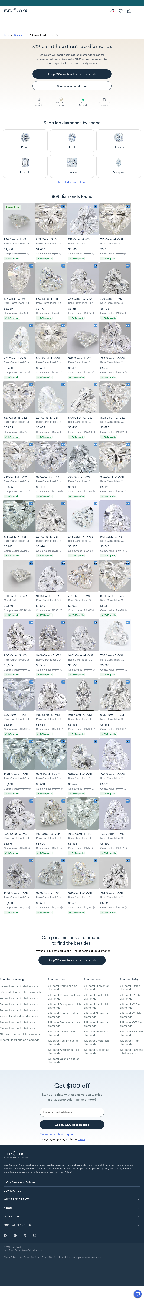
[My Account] (121, 11)
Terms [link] (81, 1139)
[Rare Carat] (14, 10)
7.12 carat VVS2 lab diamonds (131, 1024)
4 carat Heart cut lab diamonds (19, 998)
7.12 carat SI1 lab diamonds (130, 996)
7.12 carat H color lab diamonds (96, 1024)
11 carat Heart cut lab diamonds (19, 1040)
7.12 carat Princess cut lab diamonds (64, 996)
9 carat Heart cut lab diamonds (19, 1028)
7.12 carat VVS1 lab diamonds (131, 1033)
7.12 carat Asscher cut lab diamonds (63, 1051)
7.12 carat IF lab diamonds (129, 1042)
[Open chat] (138, 1294)
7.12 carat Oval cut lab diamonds (61, 1033)
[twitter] (25, 1235)
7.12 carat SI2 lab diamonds (130, 987)
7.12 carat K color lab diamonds (96, 1051)
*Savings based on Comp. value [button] (86, 1257)
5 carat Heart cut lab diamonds (19, 1004)
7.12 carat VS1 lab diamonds (130, 1014)
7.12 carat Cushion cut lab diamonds (63, 1060)
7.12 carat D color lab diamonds (96, 987)
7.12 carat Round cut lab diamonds (62, 987)
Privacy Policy (10, 1257)
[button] (72, 1191)
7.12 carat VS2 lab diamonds (130, 1005)
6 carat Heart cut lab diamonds (19, 1010)
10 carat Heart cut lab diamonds (20, 1034)
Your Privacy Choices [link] (29, 1257)
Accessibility (64, 1257)
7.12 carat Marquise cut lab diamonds (64, 1005)
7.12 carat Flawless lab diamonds (131, 1051)
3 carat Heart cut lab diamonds (19, 986)
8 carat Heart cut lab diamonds (19, 1022)
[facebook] (5, 1235)
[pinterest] (15, 1235)
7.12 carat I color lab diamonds (96, 1033)
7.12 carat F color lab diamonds (96, 1005)
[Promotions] (112, 11)
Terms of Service (49, 1257)
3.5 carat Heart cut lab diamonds (20, 992)
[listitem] (72, 1182)
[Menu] (137, 11)
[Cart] (129, 11)
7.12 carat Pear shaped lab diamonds (64, 1024)
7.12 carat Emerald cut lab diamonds (63, 1014)
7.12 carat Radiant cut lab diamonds (63, 1042)
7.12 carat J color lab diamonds (96, 1042)
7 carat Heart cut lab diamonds (19, 1016)
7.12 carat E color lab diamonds (96, 996)
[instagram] (35, 1235)
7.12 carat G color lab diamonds (96, 1014)
